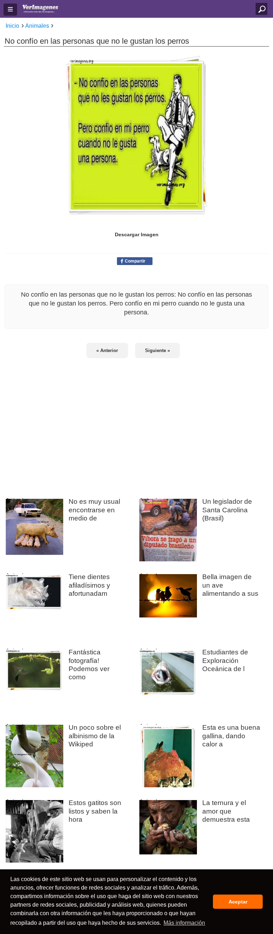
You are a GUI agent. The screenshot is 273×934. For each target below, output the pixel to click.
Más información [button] (184, 923)
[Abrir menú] (10, 10)
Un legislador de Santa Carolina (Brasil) (227, 509)
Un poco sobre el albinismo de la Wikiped (95, 735)
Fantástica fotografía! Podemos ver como (89, 664)
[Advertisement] (136, 423)
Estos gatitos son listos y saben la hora (95, 811)
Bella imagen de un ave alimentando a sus (230, 585)
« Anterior (107, 350)
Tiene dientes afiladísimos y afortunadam (89, 585)
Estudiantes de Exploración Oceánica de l (225, 660)
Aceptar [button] (238, 902)
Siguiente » (157, 350)
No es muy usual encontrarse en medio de (94, 509)
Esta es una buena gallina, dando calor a (231, 735)
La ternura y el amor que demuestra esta (226, 811)
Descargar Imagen (137, 234)
